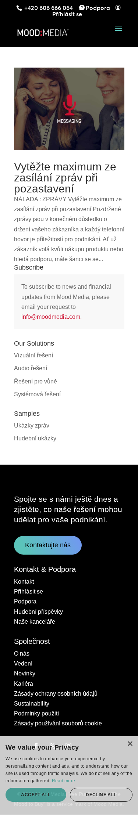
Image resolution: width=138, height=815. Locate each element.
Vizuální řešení (33, 355)
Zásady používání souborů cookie (58, 723)
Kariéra (23, 684)
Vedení (23, 663)
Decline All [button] (101, 794)
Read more (63, 780)
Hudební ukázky (35, 438)
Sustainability (31, 703)
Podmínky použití (36, 713)
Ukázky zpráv (31, 425)
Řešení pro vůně (35, 381)
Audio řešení (30, 368)
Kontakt (24, 581)
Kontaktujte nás (48, 545)
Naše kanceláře (34, 622)
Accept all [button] (35, 794)
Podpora (98, 7)
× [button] (129, 744)
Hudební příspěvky (38, 612)
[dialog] (69, 775)
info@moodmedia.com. (51, 317)
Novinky (24, 673)
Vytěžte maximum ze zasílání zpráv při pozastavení (65, 178)
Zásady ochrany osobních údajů (56, 693)
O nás (21, 653)
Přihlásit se (28, 591)
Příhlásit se (67, 14)
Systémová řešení (37, 394)
